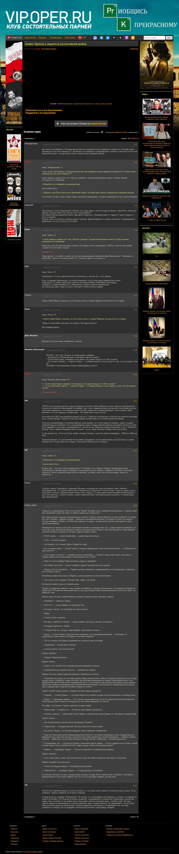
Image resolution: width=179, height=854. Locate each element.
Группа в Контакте (82, 835)
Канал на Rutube (49, 832)
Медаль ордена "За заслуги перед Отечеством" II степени (156, 312)
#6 (55, 315)
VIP (84, 37)
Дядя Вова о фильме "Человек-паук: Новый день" (156, 197)
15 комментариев (49, 49)
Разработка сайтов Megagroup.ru (119, 835)
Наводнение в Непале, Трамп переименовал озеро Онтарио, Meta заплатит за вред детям (156, 171)
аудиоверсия (79, 104)
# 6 (135, 296)
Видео (42, 37)
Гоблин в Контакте (82, 838)
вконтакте (90, 104)
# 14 (135, 506)
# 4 (135, 230)
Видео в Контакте (50, 829)
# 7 (135, 310)
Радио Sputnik (80, 844)
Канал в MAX (80, 832)
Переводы (55, 37)
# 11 (135, 401)
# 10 (135, 375)
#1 (62, 167)
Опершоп (14, 841)
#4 (54, 272)
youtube (109, 104)
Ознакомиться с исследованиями (43, 110)
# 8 (135, 336)
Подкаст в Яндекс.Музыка (53, 841)
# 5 (135, 267)
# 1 (135, 144)
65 (156, 256)
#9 (68, 380)
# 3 (135, 206)
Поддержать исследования (40, 113)
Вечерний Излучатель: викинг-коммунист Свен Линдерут (157, 118)
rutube (97, 104)
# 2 (135, 162)
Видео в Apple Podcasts (52, 838)
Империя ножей (14, 240)
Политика (134, 49)
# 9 (135, 350)
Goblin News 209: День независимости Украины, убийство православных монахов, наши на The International (157, 144)
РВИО (157, 370)
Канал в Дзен (48, 835)
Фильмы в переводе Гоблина (117, 829)
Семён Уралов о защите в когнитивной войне (55, 44)
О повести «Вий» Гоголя (156, 220)
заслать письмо (30, 852)
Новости (16, 37)
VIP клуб (14, 844)
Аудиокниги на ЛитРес (115, 832)
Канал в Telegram (81, 829)
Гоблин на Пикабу (82, 841)
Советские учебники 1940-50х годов (14, 167)
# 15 (135, 786)
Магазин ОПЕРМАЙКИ (14, 204)
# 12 (135, 451)
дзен (103, 104)
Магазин (70, 37)
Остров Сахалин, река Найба (156, 284)
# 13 (135, 483)
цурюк (40, 852)
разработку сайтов (120, 132)
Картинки (30, 37)
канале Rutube (98, 123)
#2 (55, 235)
